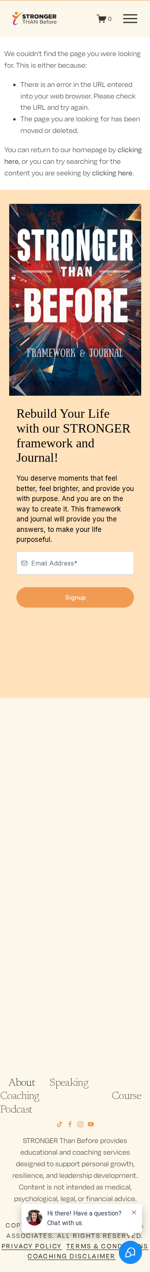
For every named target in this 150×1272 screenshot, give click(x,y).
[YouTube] (91, 1124)
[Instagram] (80, 1124)
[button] (25, 779)
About (21, 1083)
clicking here (112, 173)
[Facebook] (70, 1124)
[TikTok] (59, 1124)
